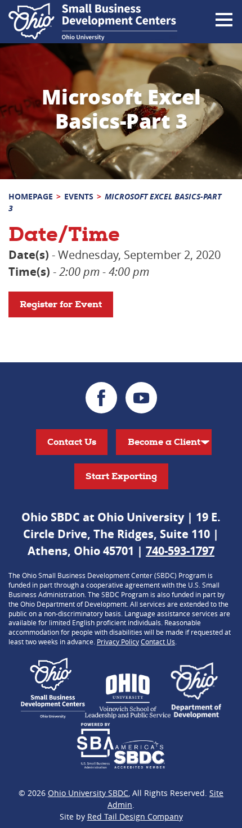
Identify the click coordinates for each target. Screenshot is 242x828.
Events (78, 196)
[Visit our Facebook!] (101, 397)
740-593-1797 (180, 550)
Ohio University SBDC (88, 793)
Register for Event (61, 304)
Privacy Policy (118, 641)
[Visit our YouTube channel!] (141, 397)
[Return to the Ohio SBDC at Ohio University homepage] (92, 21)
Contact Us (71, 442)
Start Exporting (121, 476)
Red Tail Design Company (135, 816)
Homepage (30, 196)
